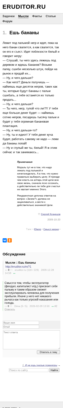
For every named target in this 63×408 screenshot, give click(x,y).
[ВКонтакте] (5, 240)
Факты (37, 16)
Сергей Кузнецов (50, 214)
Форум (7, 21)
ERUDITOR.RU (24, 6)
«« (53, 306)
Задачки (8, 16)
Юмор (37, 229)
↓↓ (6, 270)
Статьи (51, 16)
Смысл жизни (51, 229)
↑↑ (11, 270)
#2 (55, 306)
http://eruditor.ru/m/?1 (18, 266)
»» (14, 273)
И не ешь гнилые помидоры (39, 365)
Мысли (23, 16)
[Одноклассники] (10, 240)
